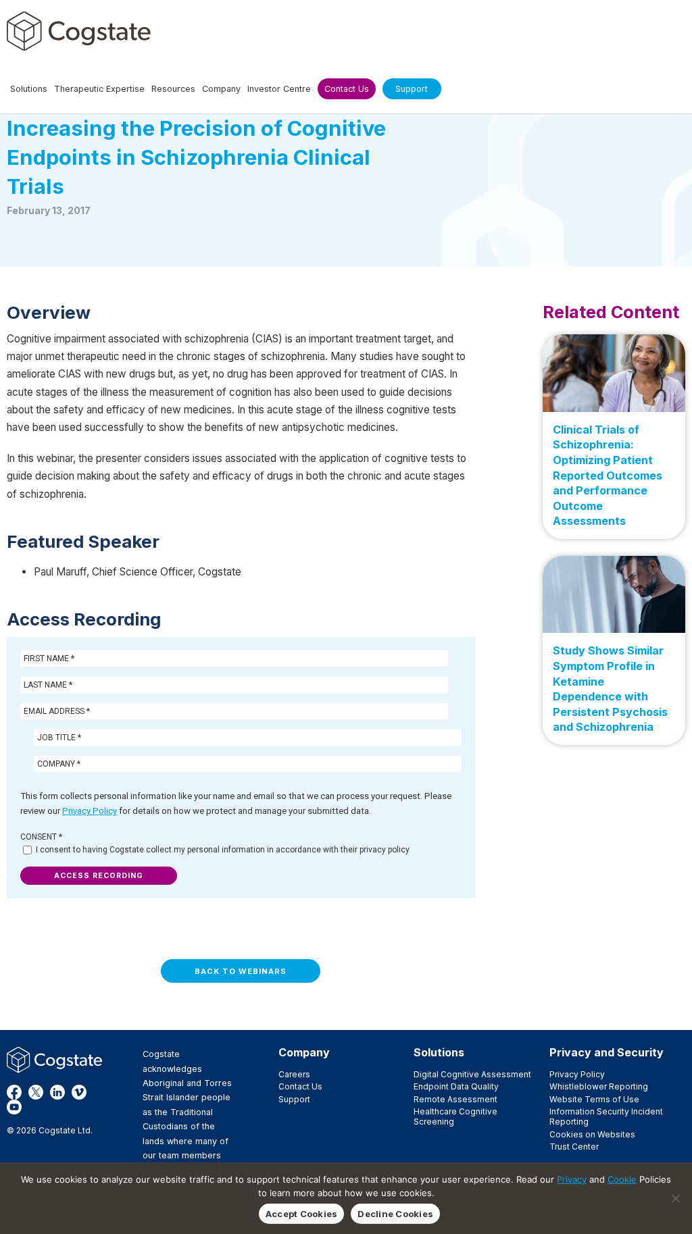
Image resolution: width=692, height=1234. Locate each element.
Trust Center (574, 1146)
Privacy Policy (89, 811)
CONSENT (41, 837)
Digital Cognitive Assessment (472, 1074)
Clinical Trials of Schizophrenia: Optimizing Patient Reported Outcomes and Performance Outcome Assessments (607, 475)
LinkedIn (57, 1092)
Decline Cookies (395, 1213)
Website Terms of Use (594, 1099)
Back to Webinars (241, 971)
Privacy (572, 1179)
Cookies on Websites (592, 1134)
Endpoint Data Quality (456, 1086)
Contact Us (300, 1086)
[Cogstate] (79, 31)
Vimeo (79, 1092)
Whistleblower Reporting (598, 1086)
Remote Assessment (455, 1099)
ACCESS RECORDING (98, 875)
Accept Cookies (302, 1213)
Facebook (14, 1092)
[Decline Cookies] (675, 1198)
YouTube (14, 1107)
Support (294, 1099)
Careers (294, 1074)
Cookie (622, 1179)
